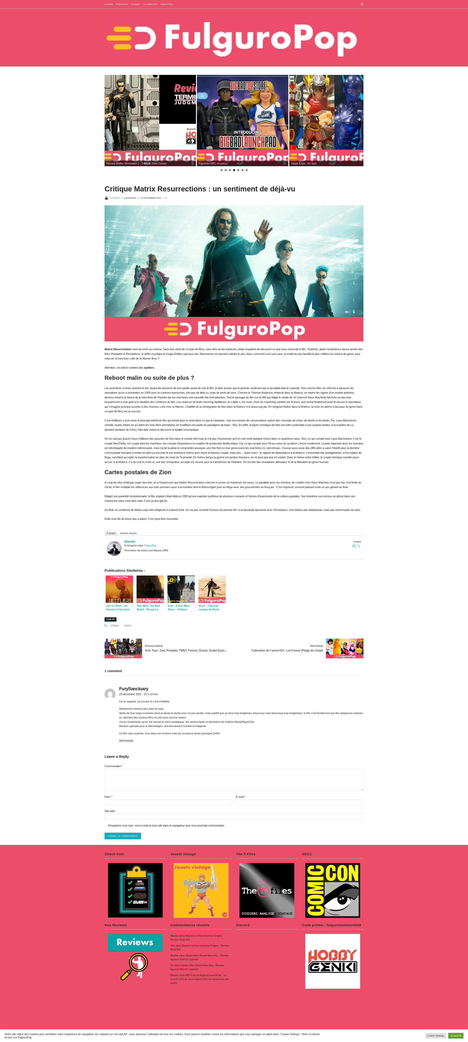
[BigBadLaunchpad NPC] (150, 120)
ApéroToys (167, 4)
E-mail (240, 796)
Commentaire (114, 766)
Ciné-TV (110, 619)
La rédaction (150, 4)
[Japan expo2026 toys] (242, 120)
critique (114, 625)
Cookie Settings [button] (435, 1035)
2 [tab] (226, 170)
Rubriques (122, 4)
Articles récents (128, 533)
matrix (127, 625)
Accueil (109, 4)
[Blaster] (114, 548)
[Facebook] (354, 546)
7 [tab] (247, 170)
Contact (135, 4)
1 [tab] (221, 170)
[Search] (362, 4)
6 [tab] (242, 170)
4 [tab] (234, 170)
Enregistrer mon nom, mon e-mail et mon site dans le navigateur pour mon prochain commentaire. (166, 825)
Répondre (126, 740)
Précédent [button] (109, 119)
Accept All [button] (455, 1035)
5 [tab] (238, 170)
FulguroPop (150, 545)
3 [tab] (230, 170)
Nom (108, 796)
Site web (110, 811)
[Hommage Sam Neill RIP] (335, 120)
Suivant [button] (359, 119)
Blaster (114, 198)
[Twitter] (359, 546)
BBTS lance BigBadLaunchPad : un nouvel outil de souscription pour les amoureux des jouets (199, 979)
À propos (111, 533)
